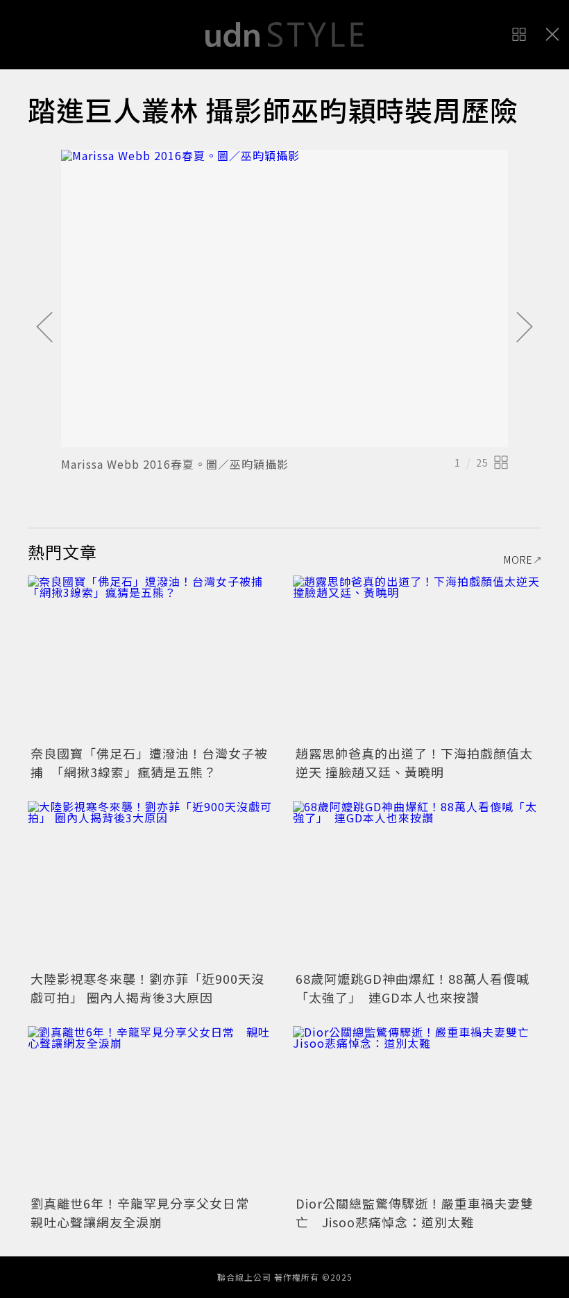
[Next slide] (524, 328)
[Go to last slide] (44, 328)
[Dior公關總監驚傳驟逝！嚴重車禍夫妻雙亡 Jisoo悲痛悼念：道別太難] (417, 1109)
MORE (518, 559)
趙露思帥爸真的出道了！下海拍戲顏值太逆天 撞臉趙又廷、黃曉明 (414, 762)
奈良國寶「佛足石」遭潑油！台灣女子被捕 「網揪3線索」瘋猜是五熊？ (149, 762)
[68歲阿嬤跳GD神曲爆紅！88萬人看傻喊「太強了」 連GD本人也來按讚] (417, 884)
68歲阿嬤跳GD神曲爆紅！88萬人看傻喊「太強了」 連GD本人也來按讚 (412, 987)
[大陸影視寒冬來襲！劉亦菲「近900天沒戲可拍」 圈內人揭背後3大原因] (152, 884)
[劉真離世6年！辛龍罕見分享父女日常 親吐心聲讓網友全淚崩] (152, 1109)
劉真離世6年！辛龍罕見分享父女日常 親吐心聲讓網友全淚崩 (146, 1212)
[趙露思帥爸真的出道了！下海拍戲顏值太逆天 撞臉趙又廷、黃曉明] (417, 658)
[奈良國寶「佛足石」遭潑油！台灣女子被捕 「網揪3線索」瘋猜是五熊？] (152, 658)
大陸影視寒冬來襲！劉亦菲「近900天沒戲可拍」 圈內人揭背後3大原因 (147, 987)
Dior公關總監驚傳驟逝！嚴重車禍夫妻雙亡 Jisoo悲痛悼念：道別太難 (415, 1212)
